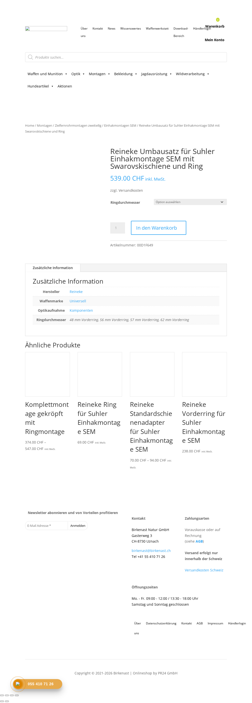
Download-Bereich (180, 29)
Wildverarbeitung (190, 73)
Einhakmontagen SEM (120, 125)
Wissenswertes (130, 28)
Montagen (97, 73)
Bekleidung (123, 73)
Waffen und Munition (45, 73)
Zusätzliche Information (53, 267)
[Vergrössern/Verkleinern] (2, 695)
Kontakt (98, 28)
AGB (199, 541)
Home (29, 125)
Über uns (84, 29)
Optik (75, 73)
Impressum (215, 623)
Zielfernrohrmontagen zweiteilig (78, 125)
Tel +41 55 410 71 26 (148, 556)
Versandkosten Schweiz (204, 570)
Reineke (76, 291)
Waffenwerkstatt (157, 28)
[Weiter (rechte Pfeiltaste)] (7, 701)
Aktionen (65, 86)
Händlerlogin (237, 623)
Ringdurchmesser (125, 202)
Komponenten (81, 310)
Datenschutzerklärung (161, 623)
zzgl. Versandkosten (126, 190)
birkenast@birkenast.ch (151, 550)
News (111, 28)
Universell (78, 301)
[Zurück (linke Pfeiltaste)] (2, 701)
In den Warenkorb (156, 227)
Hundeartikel (38, 86)
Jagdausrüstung (154, 73)
